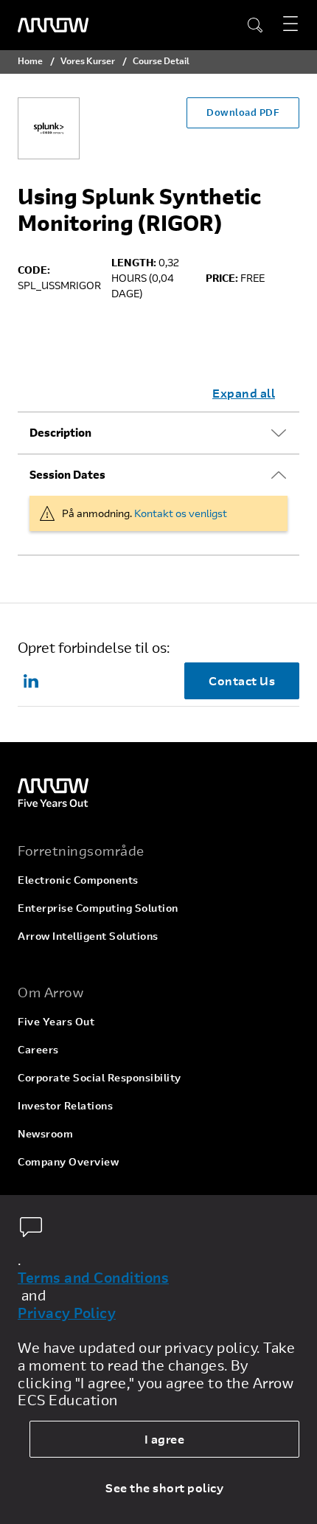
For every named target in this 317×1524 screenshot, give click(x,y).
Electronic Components (78, 880)
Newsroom (45, 1133)
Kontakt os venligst (180, 513)
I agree (164, 1439)
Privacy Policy (67, 1313)
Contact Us (242, 680)
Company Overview (68, 1161)
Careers (38, 1049)
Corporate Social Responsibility (99, 1077)
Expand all (243, 393)
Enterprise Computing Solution (98, 908)
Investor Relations (65, 1105)
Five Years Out (56, 1021)
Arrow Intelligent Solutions (88, 936)
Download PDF (242, 112)
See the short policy (164, 1487)
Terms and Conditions (93, 1277)
